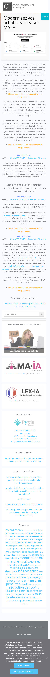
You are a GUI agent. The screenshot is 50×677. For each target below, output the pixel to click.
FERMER (45, 16)
